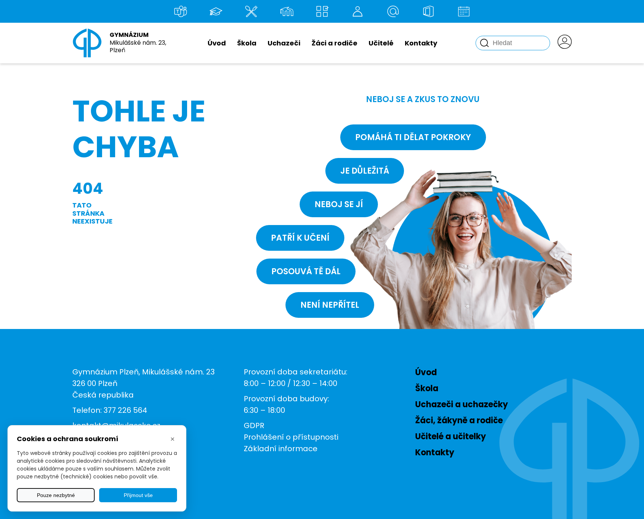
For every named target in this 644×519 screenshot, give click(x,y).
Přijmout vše (138, 495)
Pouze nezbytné (56, 495)
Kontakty (421, 43)
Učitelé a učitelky (450, 436)
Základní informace (281, 448)
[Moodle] (287, 11)
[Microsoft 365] (428, 11)
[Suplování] (357, 11)
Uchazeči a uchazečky (461, 404)
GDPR (254, 425)
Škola (246, 43)
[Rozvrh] (322, 11)
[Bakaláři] (216, 11)
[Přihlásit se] (565, 43)
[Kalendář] (464, 11)
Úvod (217, 43)
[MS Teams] (180, 11)
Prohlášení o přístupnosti (291, 437)
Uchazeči (284, 43)
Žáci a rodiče (334, 43)
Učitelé (381, 43)
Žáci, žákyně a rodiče (459, 420)
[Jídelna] (251, 11)
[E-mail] (393, 11)
